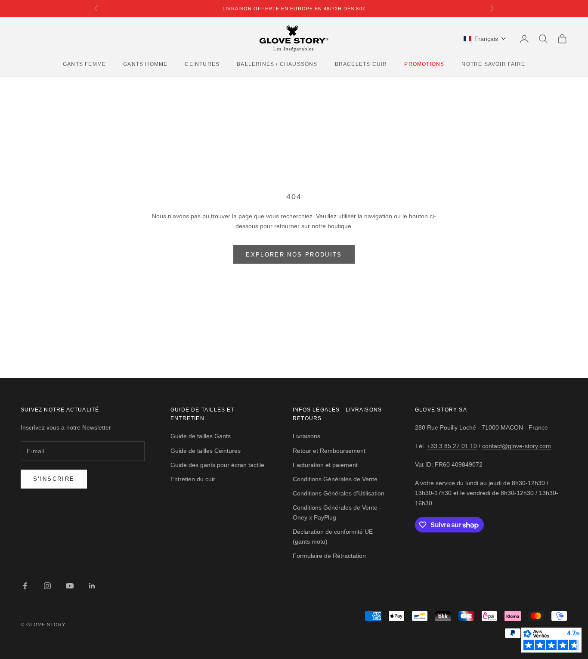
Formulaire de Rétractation (329, 555)
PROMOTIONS (424, 64)
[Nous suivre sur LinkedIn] (92, 586)
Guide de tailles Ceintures (205, 450)
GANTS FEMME (84, 64)
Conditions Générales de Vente (335, 479)
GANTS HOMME (145, 64)
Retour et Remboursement (329, 450)
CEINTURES (202, 64)
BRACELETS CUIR (361, 64)
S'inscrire (53, 479)
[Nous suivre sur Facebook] (25, 586)
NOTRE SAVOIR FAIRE (493, 64)
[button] (485, 39)
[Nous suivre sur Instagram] (47, 586)
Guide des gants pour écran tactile (217, 464)
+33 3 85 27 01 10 (452, 445)
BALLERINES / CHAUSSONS (277, 64)
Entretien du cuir (192, 479)
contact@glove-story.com (516, 445)
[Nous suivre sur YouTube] (69, 586)
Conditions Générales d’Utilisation (338, 493)
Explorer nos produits (294, 254)
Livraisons (306, 436)
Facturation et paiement (325, 464)
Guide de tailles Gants (200, 436)
